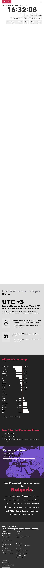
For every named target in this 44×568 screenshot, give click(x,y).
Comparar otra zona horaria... (11, 417)
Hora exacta (5, 531)
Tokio (39, 22)
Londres (19, 22)
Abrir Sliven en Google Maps (11, 459)
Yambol (30, 514)
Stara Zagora (22, 511)
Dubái (3, 398)
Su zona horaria (6, 535)
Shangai (4, 405)
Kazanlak (7, 503)
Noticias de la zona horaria (23, 535)
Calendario (5, 548)
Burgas (26, 496)
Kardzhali (37, 499)
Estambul (4, 394)
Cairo (3, 392)
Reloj (3, 542)
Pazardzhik (27, 503)
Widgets (18, 533)
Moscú (4, 396)
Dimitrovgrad (36, 496)
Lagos (3, 380)
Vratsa (24, 514)
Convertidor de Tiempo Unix (23, 545)
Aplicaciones (19, 531)
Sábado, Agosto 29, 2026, (29, 14)
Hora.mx (7, 1)
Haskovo (30, 500)
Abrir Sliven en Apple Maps (28, 459)
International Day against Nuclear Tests (31, 15)
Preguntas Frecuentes (22, 551)
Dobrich (16, 500)
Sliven (36, 507)
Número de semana (7, 553)
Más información (26, 17)
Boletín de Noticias (21, 538)
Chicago (4, 369)
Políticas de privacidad (8, 565)
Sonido (4, 555)
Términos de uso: (6, 562)
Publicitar (4, 560)
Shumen (27, 507)
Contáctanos (19, 557)
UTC (3, 378)
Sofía (10, 511)
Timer (3, 546)
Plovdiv (10, 507)
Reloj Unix (18, 543)
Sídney (4, 412)
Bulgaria (21, 490)
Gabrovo (23, 499)
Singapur (4, 407)
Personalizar (19, 548)
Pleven (35, 503)
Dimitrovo (7, 500)
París (26, 22)
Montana (20, 503)
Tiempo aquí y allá (7, 533)
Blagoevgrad (16, 496)
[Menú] (41, 2)
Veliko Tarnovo (13, 514)
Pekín (32, 22)
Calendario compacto (7, 550)
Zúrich (4, 389)
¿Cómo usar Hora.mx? (22, 553)
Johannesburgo (6, 385)
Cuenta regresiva (6, 544)
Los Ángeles (11, 22)
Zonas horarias (6, 538)
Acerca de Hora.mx (21, 555)
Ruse (19, 507)
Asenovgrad (7, 496)
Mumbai (4, 400)
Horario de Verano (7, 540)
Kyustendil (13, 503)
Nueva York (5, 371)
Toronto (4, 373)
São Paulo (4, 376)
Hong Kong (5, 403)
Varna (34, 511)
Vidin (20, 514)
